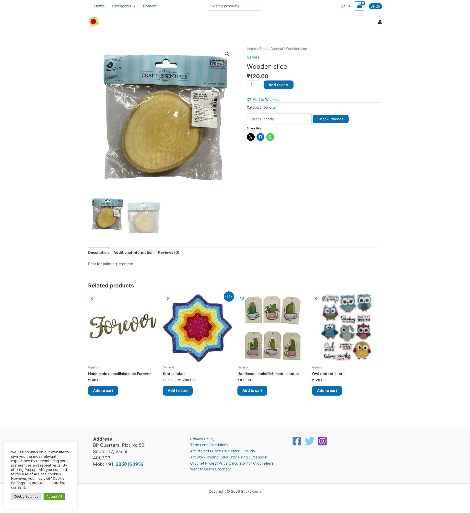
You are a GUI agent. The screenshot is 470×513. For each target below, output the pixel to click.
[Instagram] (322, 441)
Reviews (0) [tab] (168, 252)
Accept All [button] (54, 496)
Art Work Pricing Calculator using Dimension (228, 457)
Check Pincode (330, 119)
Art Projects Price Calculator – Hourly (222, 451)
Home (99, 6)
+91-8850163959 (124, 464)
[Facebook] (297, 441)
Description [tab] (98, 252)
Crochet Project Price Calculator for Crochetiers (232, 463)
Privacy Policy (202, 439)
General (276, 49)
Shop (263, 49)
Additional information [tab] (133, 252)
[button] (133, 6)
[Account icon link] (379, 22)
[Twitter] (310, 441)
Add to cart (279, 84)
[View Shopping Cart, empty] (359, 6)
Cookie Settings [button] (26, 496)
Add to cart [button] (103, 390)
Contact (149, 6)
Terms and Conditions (209, 445)
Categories (121, 6)
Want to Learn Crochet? (210, 469)
